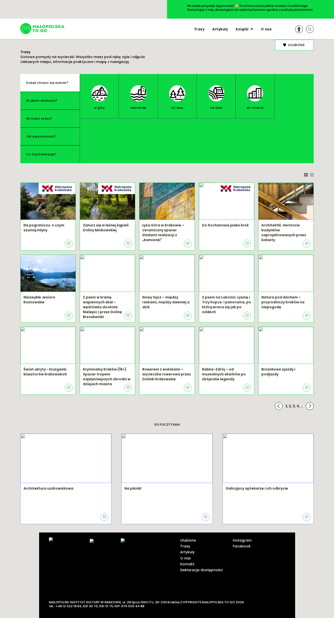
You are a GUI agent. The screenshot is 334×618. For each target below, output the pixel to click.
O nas (266, 29)
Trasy (199, 29)
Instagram (242, 540)
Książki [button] (242, 29)
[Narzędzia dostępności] (299, 29)
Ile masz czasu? (39, 118)
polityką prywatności (296, 10)
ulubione (296, 45)
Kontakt (187, 564)
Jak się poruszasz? (41, 136)
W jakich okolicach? (41, 101)
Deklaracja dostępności (201, 570)
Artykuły (220, 29)
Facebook (242, 546)
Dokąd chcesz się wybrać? (47, 83)
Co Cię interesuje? (41, 154)
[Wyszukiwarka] (310, 29)
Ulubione (188, 540)
